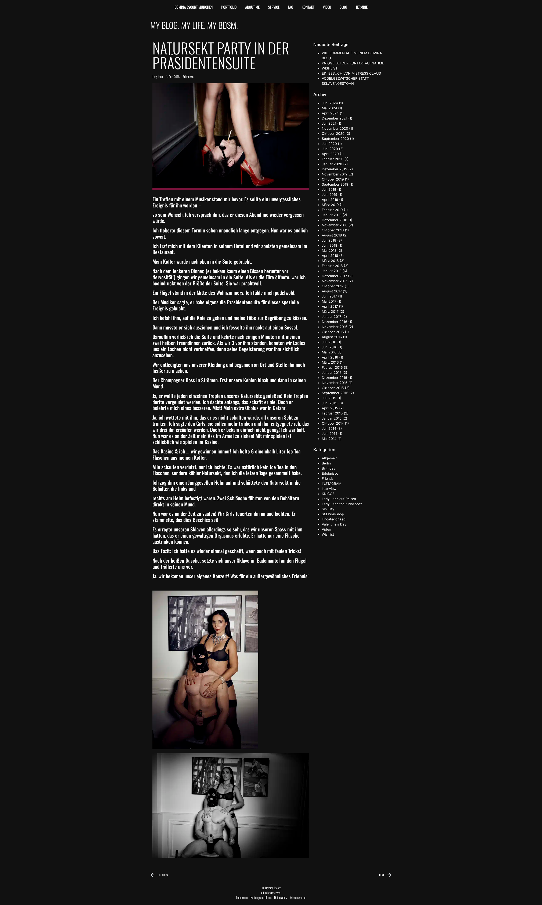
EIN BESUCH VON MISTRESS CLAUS (351, 73)
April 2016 (330, 357)
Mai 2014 (329, 439)
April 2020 (330, 154)
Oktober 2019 (333, 179)
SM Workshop (333, 514)
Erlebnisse (188, 76)
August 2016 (332, 337)
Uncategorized (334, 519)
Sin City (328, 509)
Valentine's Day (334, 524)
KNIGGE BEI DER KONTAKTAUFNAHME (353, 63)
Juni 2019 (329, 194)
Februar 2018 (332, 266)
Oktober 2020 (333, 133)
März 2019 (330, 205)
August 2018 (332, 235)
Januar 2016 (332, 372)
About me (252, 7)
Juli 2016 (329, 342)
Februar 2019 (332, 210)
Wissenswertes (298, 897)
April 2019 (330, 199)
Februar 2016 (332, 367)
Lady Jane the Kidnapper (342, 504)
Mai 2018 (329, 250)
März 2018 (330, 261)
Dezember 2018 (334, 220)
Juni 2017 (329, 296)
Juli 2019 (329, 189)
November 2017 (334, 281)
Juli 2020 (329, 144)
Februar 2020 (332, 159)
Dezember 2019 (334, 169)
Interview (329, 489)
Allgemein (329, 458)
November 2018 (334, 225)
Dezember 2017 (334, 276)
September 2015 (335, 393)
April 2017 (330, 306)
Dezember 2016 (334, 322)
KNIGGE (328, 494)
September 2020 (335, 138)
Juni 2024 (330, 103)
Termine (362, 7)
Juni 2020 (330, 149)
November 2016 (334, 327)
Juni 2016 (329, 347)
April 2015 (330, 408)
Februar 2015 (332, 413)
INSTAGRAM (331, 483)
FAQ (290, 7)
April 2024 (330, 113)
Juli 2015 (329, 398)
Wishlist (328, 534)
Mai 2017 (329, 301)
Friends (327, 478)
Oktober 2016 (333, 332)
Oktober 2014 (333, 423)
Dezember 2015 (334, 377)
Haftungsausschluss (260, 897)
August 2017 (332, 291)
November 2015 (334, 383)
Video (327, 7)
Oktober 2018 (333, 230)
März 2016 (330, 362)
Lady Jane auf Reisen (339, 499)
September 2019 (335, 184)
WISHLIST (329, 68)
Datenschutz (280, 897)
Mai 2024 (329, 108)
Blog (343, 7)
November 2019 (334, 174)
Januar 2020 (332, 164)
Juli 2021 (329, 123)
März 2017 (330, 311)
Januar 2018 (332, 271)
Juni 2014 (329, 433)
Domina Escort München (193, 7)
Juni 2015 (329, 403)
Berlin (326, 463)
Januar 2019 (332, 215)
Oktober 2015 (333, 388)
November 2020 (335, 128)
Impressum (242, 897)
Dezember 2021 (334, 118)
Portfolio (229, 7)
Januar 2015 (332, 418)
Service (273, 7)
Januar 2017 (331, 316)
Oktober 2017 (333, 286)
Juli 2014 (329, 428)
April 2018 (330, 255)
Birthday (328, 468)
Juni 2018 (329, 245)
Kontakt (308, 7)
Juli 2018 (329, 240)
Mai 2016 (329, 352)
